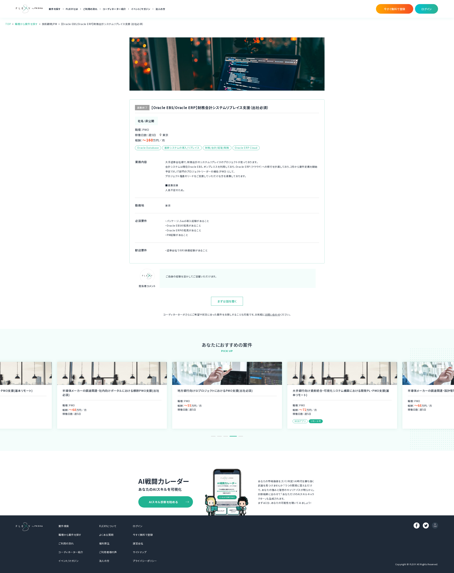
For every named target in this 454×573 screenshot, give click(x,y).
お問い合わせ (272, 314)
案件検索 (64, 526)
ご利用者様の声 (108, 552)
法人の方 (160, 9)
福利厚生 (104, 543)
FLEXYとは (72, 9)
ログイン (137, 526)
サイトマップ (140, 552)
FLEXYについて (108, 526)
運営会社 (138, 543)
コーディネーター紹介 (114, 9)
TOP (8, 24)
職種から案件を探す (26, 24)
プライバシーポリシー (145, 561)
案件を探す (55, 9)
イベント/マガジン (140, 9)
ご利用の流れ (90, 9)
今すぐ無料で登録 (143, 534)
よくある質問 (106, 534)
